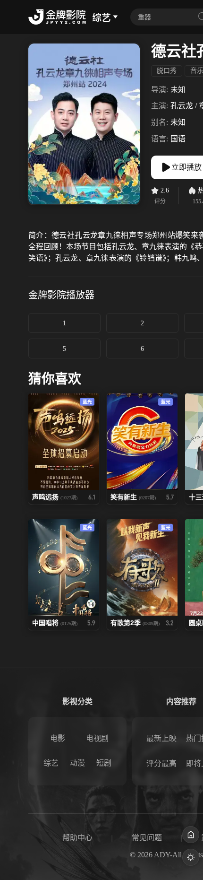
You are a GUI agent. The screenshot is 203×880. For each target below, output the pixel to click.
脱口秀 (167, 70)
